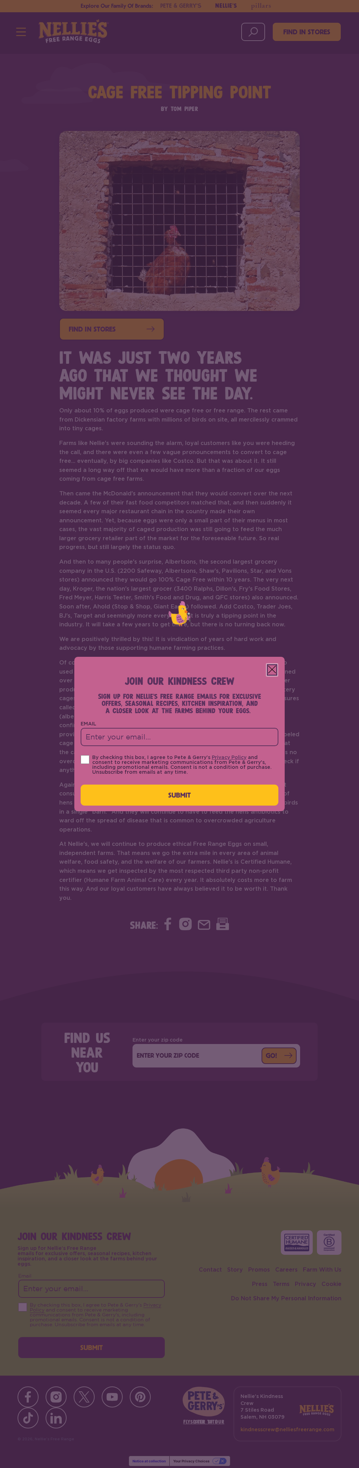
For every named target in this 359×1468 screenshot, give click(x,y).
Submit (179, 795)
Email (88, 724)
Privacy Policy (229, 757)
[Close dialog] (272, 670)
